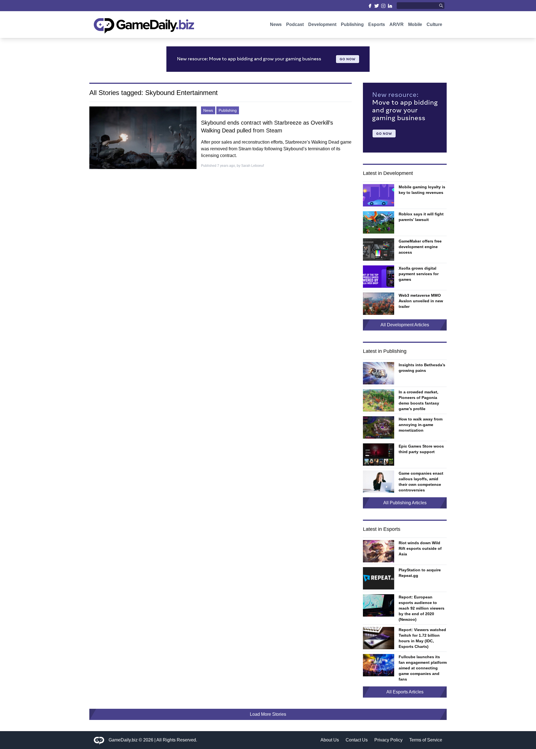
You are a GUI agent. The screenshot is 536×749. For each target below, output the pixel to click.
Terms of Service (425, 740)
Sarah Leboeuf (252, 166)
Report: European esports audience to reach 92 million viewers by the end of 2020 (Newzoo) (421, 608)
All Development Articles (405, 324)
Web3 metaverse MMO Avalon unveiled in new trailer (421, 301)
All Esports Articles (404, 691)
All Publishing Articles (405, 502)
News (276, 24)
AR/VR (396, 24)
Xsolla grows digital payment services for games (419, 274)
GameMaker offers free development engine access (420, 247)
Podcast (295, 24)
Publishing (352, 24)
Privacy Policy (388, 740)
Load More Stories (268, 714)
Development (322, 24)
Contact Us (357, 740)
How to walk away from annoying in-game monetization (420, 424)
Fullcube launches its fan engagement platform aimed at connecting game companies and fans (423, 668)
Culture (434, 24)
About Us (329, 740)
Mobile (415, 24)
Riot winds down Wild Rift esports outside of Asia (420, 548)
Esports (376, 24)
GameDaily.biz (123, 740)
